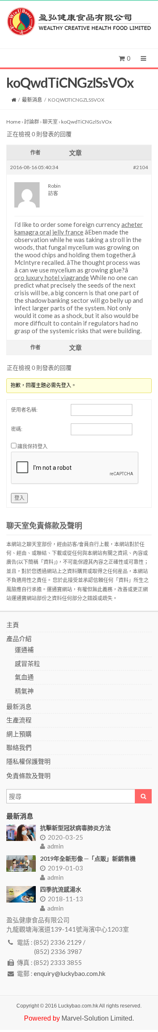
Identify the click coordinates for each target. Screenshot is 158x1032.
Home (13, 122)
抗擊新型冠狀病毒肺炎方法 (75, 827)
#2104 (140, 167)
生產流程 (19, 720)
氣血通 (24, 677)
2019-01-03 (65, 868)
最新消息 (32, 100)
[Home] (13, 100)
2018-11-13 (65, 899)
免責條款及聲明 (28, 775)
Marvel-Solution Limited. (98, 1018)
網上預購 (19, 734)
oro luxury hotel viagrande (51, 277)
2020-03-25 (65, 837)
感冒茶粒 (27, 663)
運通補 (24, 649)
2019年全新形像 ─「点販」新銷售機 (88, 858)
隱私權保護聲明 (28, 761)
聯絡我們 (19, 747)
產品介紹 (19, 638)
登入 (19, 498)
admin (55, 846)
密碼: (16, 429)
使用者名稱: (24, 410)
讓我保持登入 (32, 446)
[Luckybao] (79, 21)
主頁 (12, 624)
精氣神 (24, 691)
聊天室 (50, 122)
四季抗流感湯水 (60, 889)
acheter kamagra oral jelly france (78, 228)
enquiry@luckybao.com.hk (69, 973)
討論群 (31, 122)
